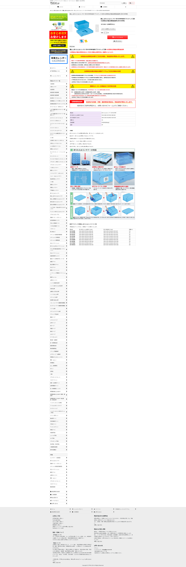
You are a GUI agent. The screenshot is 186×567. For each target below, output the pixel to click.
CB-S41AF (72, 234)
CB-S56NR (72, 239)
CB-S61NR (72, 241)
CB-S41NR (72, 232)
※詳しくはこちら (69, 526)
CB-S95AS (72, 244)
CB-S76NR (72, 243)
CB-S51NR (72, 236)
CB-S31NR (72, 231)
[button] (126, 7)
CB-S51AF (72, 238)
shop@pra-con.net (107, 549)
